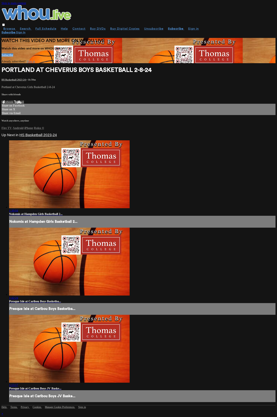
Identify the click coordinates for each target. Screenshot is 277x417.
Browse (9, 28)
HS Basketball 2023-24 (14, 79)
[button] (3, 25)
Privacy (25, 407)
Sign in (193, 28)
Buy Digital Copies (125, 28)
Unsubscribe (153, 28)
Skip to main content (14, 3)
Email (20, 102)
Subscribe (7, 55)
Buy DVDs (98, 28)
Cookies (37, 407)
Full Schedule (45, 28)
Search (26, 28)
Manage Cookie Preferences (60, 407)
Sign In (20, 32)
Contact (79, 28)
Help (64, 28)
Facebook (8, 102)
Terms (14, 407)
